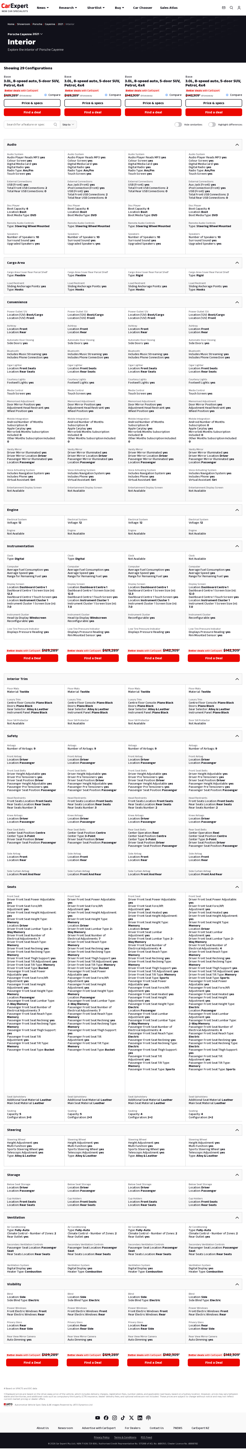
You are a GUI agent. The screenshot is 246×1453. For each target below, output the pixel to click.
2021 (60, 24)
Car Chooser (142, 8)
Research (66, 8)
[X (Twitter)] (131, 1418)
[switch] (178, 124)
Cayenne (50, 24)
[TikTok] (123, 1418)
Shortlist (94, 8)
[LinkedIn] (140, 1418)
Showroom (23, 24)
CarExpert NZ (200, 1428)
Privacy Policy (102, 1437)
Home (11, 24)
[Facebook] (106, 1418)
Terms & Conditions (125, 1437)
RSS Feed (146, 1437)
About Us (43, 1428)
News (41, 8)
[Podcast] (148, 1418)
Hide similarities (193, 124)
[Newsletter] (224, 8)
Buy (118, 8)
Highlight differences (230, 124)
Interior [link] (70, 24)
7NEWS (177, 1428)
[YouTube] (97, 1418)
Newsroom (65, 1428)
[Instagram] (114, 1418)
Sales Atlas (169, 8)
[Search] (231, 8)
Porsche (37, 24)
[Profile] (239, 8)
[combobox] (38, 34)
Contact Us (157, 1428)
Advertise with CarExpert (99, 1428)
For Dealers (132, 1428)
